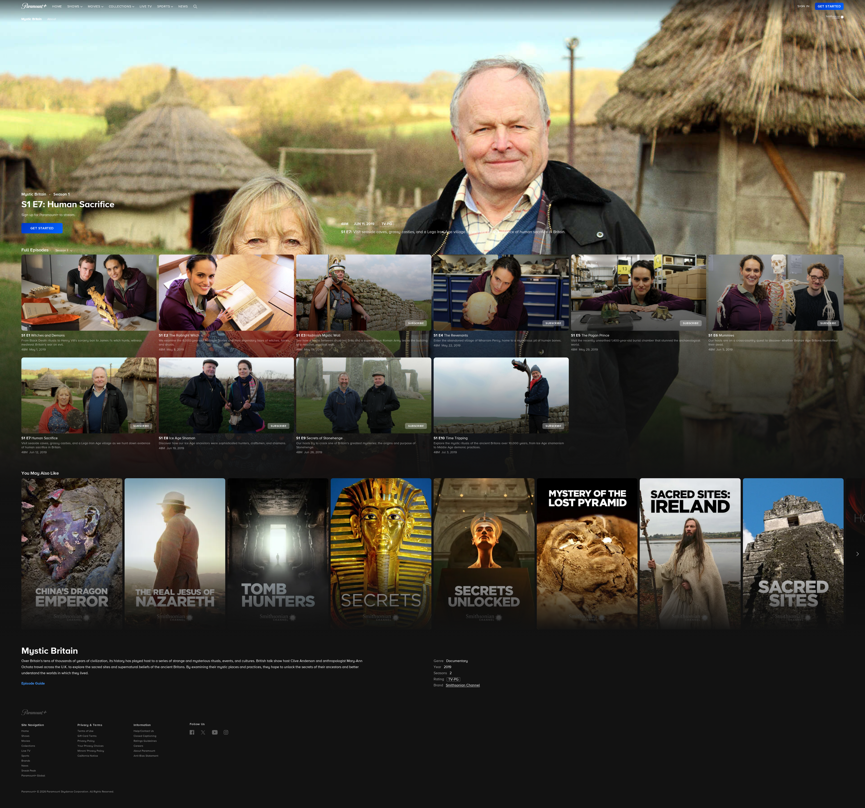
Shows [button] (73, 6)
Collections (28, 746)
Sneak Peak (28, 770)
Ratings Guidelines (145, 741)
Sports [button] (164, 6)
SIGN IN (803, 6)
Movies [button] (94, 6)
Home (57, 6)
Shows (25, 736)
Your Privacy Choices (90, 746)
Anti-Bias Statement (146, 756)
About (51, 19)
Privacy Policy (86, 741)
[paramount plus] (34, 6)
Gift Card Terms (87, 736)
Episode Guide (33, 683)
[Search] (195, 7)
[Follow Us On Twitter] (203, 732)
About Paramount (144, 751)
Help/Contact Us (144, 731)
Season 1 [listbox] (61, 250)
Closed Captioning (145, 736)
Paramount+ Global (33, 775)
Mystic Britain (31, 19)
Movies (25, 741)
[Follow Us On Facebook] (192, 732)
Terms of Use (85, 731)
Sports (25, 756)
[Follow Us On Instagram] (226, 732)
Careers (138, 746)
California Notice (87, 756)
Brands (25, 761)
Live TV (146, 6)
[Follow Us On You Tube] (215, 732)
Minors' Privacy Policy (90, 751)
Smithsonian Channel (463, 685)
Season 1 (61, 194)
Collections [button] (120, 6)
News (183, 6)
